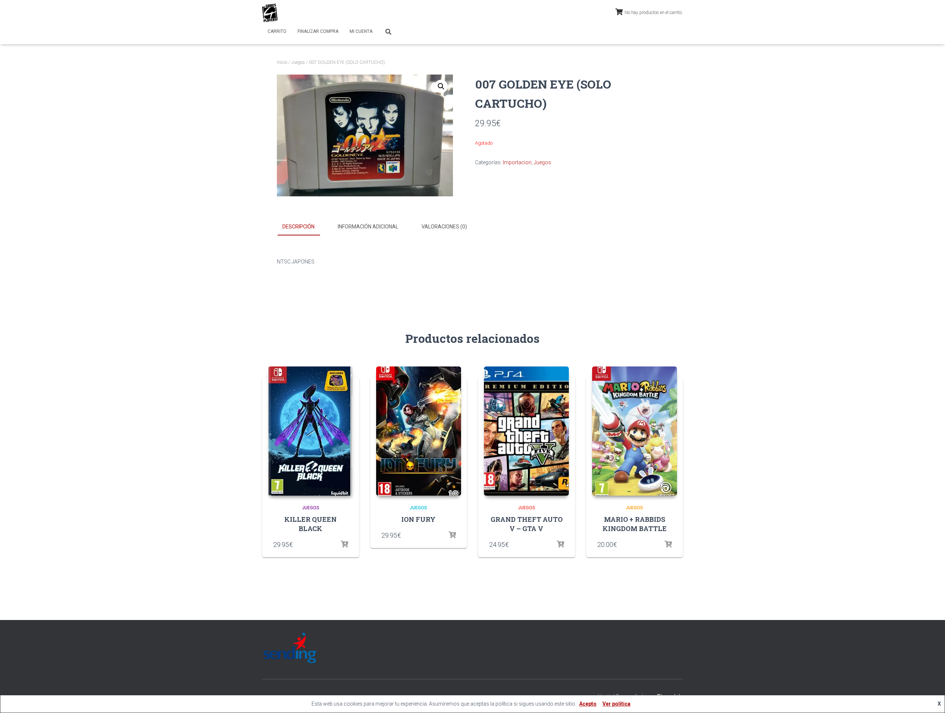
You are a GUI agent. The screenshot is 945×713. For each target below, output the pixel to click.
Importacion (517, 162)
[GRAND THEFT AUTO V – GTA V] (526, 431)
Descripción (298, 227)
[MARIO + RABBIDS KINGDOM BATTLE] (634, 431)
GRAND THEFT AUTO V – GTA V (527, 524)
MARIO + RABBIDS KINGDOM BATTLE (634, 524)
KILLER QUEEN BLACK (310, 524)
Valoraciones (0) (444, 227)
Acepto (588, 704)
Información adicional (368, 227)
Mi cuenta (361, 31)
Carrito (277, 31)
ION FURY (418, 519)
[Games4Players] (270, 13)
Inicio (282, 62)
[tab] (304, 226)
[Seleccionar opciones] (344, 544)
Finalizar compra (318, 31)
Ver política (616, 704)
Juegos (298, 62)
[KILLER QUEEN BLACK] (310, 431)
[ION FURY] (418, 431)
